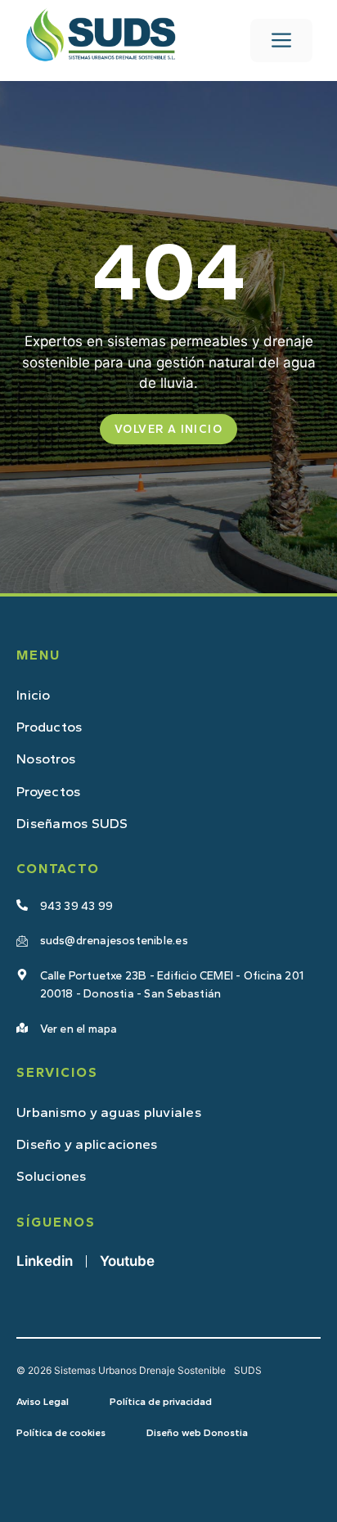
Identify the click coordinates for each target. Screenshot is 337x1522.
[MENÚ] (281, 40)
